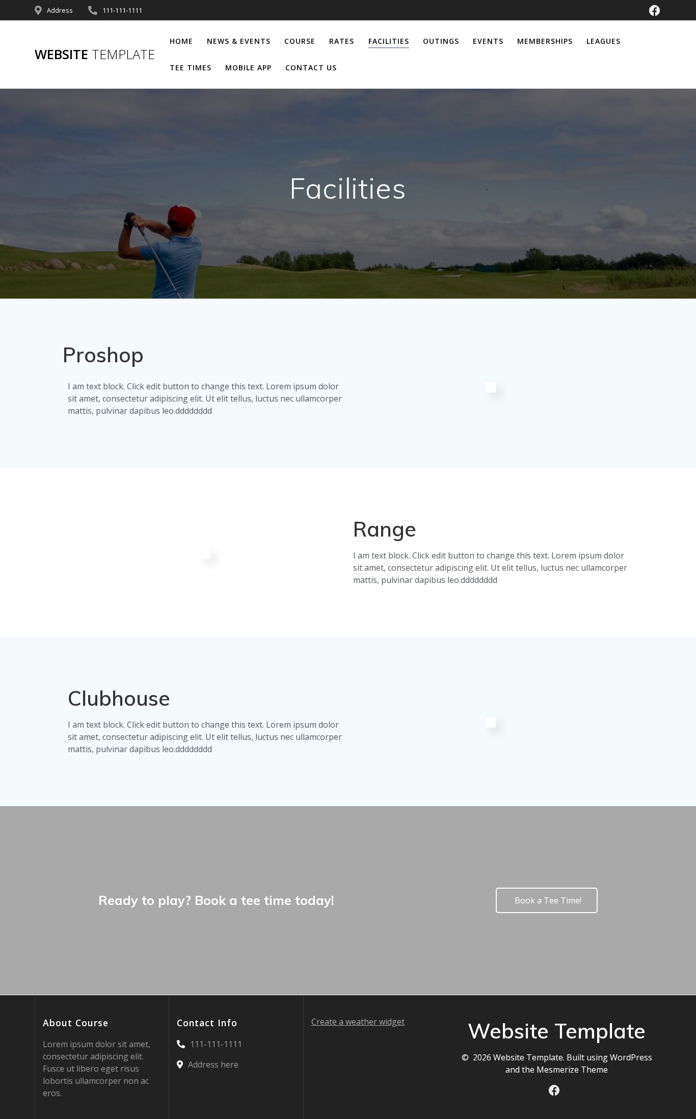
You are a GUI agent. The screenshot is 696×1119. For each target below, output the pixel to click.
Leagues (603, 41)
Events (488, 41)
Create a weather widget (358, 1021)
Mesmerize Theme (572, 1069)
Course (299, 41)
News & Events (239, 41)
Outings (441, 41)
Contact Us (311, 67)
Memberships (545, 41)
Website (95, 54)
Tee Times (190, 67)
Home (181, 41)
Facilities (388, 41)
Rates (341, 41)
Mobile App (248, 67)
